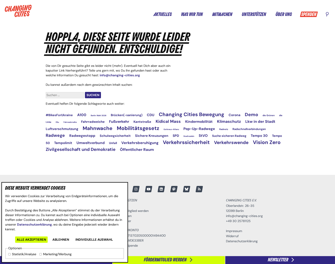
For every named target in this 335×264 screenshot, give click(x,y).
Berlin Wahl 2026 (98, 115)
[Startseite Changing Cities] (18, 11)
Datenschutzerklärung (34, 224)
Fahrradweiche (93, 122)
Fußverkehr (119, 121)
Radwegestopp (82, 135)
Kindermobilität (199, 121)
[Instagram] (135, 189)
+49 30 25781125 (238, 221)
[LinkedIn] (161, 189)
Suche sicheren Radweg (229, 136)
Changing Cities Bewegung (191, 114)
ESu (57, 122)
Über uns (284, 14)
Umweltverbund (90, 143)
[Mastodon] (173, 189)
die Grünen (269, 115)
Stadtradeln (188, 136)
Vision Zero (267, 142)
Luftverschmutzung (62, 129)
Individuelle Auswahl (94, 240)
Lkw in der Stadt (260, 121)
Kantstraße (142, 122)
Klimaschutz (229, 121)
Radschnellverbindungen (249, 129)
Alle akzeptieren (31, 240)
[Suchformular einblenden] (327, 15)
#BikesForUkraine (59, 115)
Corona (234, 115)
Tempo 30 (259, 135)
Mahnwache (97, 128)
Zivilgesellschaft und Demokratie (81, 149)
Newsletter (123, 221)
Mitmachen (222, 14)
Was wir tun (192, 14)
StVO (203, 135)
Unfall (113, 143)
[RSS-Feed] (199, 189)
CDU (150, 115)
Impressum (234, 231)
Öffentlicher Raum (137, 149)
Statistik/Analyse (24, 254)
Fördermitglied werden (132, 211)
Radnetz (223, 129)
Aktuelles (163, 14)
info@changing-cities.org (120, 75)
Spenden (308, 14)
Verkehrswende (231, 142)
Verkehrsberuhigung (139, 142)
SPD (176, 135)
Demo (251, 115)
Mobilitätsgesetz (138, 128)
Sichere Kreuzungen (151, 135)
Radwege (55, 135)
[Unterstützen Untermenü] (269, 14)
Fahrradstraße (70, 122)
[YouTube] (148, 189)
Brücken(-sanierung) (126, 115)
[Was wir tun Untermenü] (206, 14)
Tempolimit (63, 143)
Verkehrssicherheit (186, 142)
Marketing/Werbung (57, 254)
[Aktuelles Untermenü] (175, 14)
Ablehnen (60, 240)
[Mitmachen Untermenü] (235, 14)
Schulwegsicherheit (115, 136)
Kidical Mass (168, 121)
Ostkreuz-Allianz (171, 129)
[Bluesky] (186, 189)
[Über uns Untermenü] (295, 14)
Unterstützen (254, 14)
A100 (81, 114)
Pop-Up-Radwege (199, 128)
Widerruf (232, 236)
